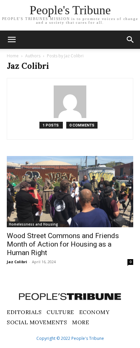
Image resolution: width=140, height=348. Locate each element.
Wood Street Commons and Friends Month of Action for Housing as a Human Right (63, 244)
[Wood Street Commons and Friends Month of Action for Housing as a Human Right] (70, 191)
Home (13, 56)
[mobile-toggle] (11, 40)
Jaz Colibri (17, 261)
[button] (130, 40)
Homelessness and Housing (33, 224)
